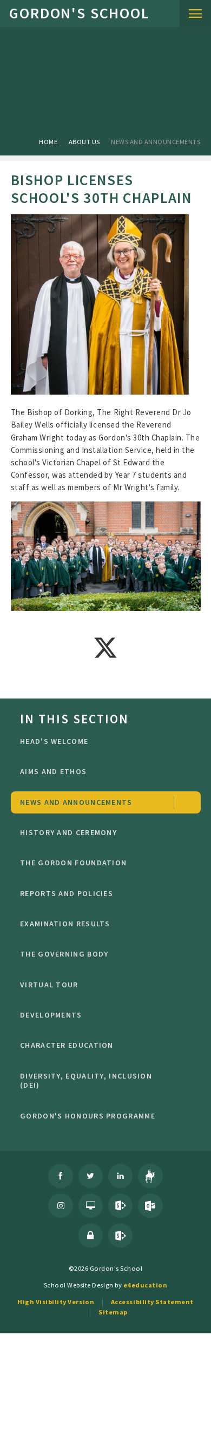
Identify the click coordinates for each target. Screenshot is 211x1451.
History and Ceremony (68, 832)
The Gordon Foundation (73, 862)
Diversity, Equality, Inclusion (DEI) (86, 1080)
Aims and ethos (53, 771)
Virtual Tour (49, 984)
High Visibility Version (55, 1302)
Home (48, 142)
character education (67, 1045)
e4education (145, 1285)
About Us (84, 142)
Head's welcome (54, 741)
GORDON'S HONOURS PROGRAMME (87, 1116)
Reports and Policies (66, 893)
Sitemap (113, 1312)
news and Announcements (155, 142)
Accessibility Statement (152, 1302)
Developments (51, 1015)
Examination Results (65, 923)
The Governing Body (64, 954)
